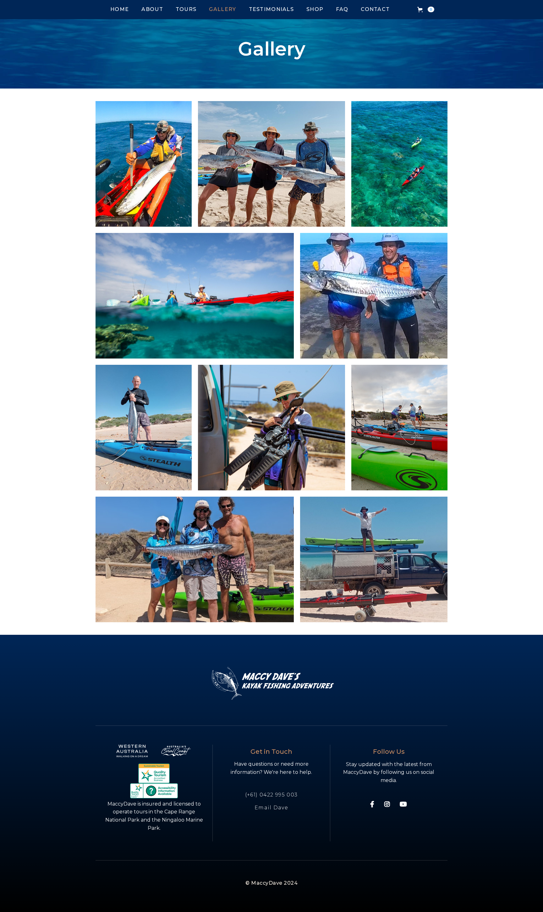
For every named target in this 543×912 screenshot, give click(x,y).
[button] (426, 9)
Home (119, 9)
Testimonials (271, 9)
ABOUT (152, 9)
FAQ (342, 9)
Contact (375, 9)
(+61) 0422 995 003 (271, 795)
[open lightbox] (144, 164)
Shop (314, 9)
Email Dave (271, 808)
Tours (186, 9)
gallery (222, 9)
